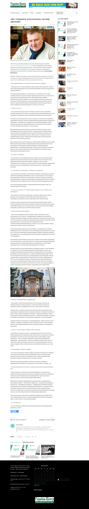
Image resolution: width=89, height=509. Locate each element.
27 (35, 482)
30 (44, 482)
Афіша (32, 12)
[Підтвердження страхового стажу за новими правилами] (17, 450)
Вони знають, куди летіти (72, 115)
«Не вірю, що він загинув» (72, 81)
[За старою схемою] (62, 110)
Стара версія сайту (49, 12)
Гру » (38, 485)
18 (50, 477)
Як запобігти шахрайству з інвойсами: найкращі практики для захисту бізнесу (48, 457)
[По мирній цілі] (62, 89)
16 (44, 477)
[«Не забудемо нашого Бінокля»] (62, 76)
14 (38, 477)
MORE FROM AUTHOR (28, 442)
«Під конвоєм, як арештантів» (70, 61)
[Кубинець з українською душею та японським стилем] (62, 124)
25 (50, 480)
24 (47, 480)
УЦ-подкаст (39, 12)
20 (35, 480)
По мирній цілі (70, 88)
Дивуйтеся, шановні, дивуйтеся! (71, 68)
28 (38, 482)
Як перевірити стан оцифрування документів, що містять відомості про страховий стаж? (72, 54)
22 (41, 480)
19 (53, 477)
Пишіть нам (60, 12)
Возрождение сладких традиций (47, 419)
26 (53, 480)
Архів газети (25, 12)
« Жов (35, 485)
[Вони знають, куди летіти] (62, 117)
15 (41, 477)
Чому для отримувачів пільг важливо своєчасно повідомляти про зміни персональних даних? (32, 457)
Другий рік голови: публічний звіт (18, 419)
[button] (77, 13)
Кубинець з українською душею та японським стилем (72, 123)
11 (50, 474)
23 (44, 480)
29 (41, 482)
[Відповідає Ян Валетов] (62, 96)
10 (47, 474)
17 (47, 477)
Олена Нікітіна (15, 24)
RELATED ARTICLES (15, 442)
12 (53, 474)
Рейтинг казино (38, 490)
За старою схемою (71, 108)
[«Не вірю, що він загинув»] (62, 83)
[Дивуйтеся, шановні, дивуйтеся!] (62, 69)
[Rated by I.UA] (63, 480)
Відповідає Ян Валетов (72, 94)
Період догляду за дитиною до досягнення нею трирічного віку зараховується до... (73, 46)
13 (35, 477)
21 (38, 480)
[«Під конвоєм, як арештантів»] (62, 62)
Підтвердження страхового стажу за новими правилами (17, 456)
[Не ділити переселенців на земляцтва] (62, 103)
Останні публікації (15, 12)
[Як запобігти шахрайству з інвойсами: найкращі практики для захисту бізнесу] (48, 450)
